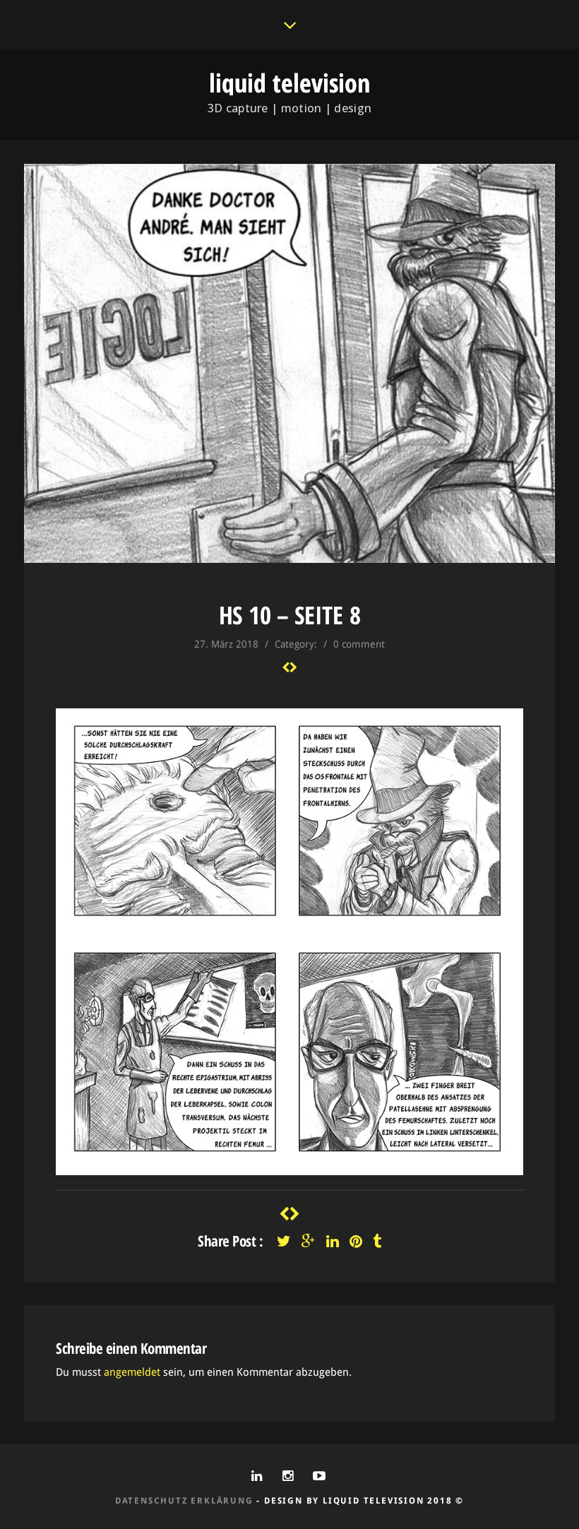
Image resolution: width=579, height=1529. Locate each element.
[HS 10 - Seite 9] (286, 668)
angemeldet (132, 1372)
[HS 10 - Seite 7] (293, 668)
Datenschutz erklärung (184, 1501)
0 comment (359, 644)
